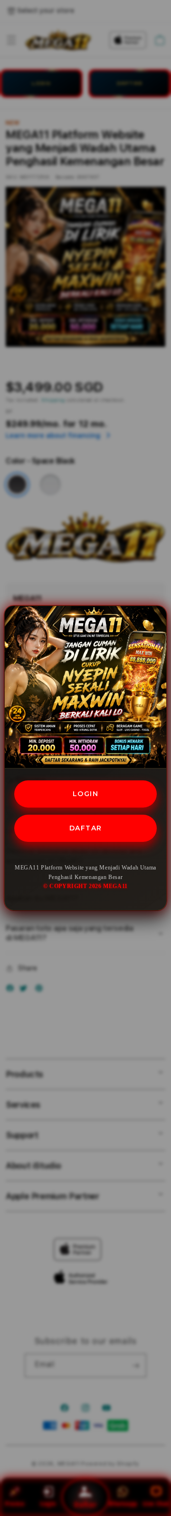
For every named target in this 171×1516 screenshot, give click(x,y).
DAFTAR (85, 828)
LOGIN (86, 793)
